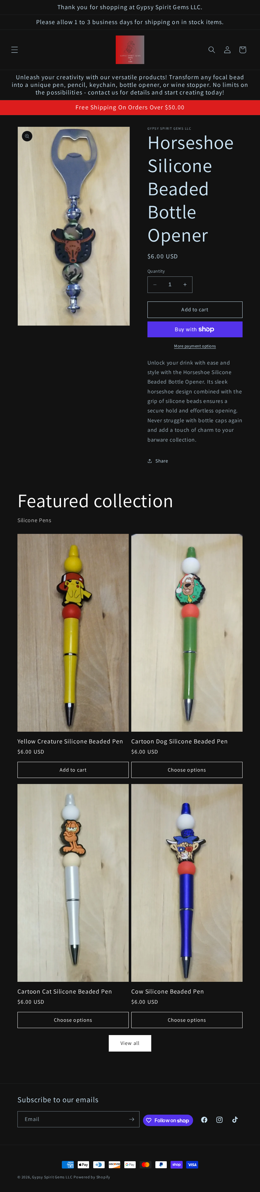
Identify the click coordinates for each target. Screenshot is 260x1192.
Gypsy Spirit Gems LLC (52, 1177)
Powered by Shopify (92, 1177)
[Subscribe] (131, 1119)
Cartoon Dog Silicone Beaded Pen (179, 741)
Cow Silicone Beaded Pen (167, 991)
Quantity (156, 271)
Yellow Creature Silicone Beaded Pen (70, 741)
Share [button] (161, 460)
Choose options (187, 769)
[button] (14, 49)
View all (130, 1043)
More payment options (195, 346)
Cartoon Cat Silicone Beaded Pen (64, 991)
